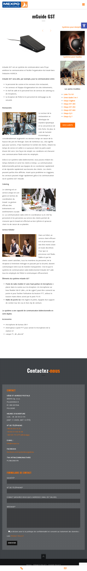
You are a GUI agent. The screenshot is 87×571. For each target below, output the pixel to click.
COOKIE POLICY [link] (54, 565)
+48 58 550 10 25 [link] (14, 428)
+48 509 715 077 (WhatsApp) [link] (18, 435)
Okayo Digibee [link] (69, 101)
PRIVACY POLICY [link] (17, 536)
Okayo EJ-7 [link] (68, 116)
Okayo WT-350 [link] (69, 107)
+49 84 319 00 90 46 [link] (15, 432)
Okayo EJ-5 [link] (68, 113)
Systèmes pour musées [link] (72, 57)
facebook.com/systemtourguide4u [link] (20, 452)
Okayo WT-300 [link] (69, 104)
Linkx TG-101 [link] (69, 94)
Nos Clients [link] (68, 125)
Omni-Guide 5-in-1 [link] (71, 97)
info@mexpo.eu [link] (13, 443)
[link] (84, 25)
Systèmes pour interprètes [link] (72, 27)
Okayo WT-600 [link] (69, 110)
